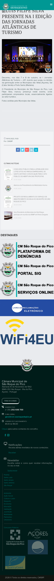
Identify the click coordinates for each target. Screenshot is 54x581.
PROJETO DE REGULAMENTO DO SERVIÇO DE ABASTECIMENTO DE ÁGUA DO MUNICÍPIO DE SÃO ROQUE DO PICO (32, 199)
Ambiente (7, 493)
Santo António (9, 483)
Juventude (8, 512)
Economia (7, 504)
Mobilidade (8, 514)
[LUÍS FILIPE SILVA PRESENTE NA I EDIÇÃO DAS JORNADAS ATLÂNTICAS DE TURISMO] (27, 56)
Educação (7, 507)
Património (8, 517)
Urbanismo (8, 520)
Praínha (6, 475)
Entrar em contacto (11, 401)
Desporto (7, 501)
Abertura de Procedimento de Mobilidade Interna (30, 185)
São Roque (8, 485)
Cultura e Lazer (9, 499)
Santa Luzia (8, 478)
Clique (4, 429)
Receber (12, 452)
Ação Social (8, 496)
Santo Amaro (9, 480)
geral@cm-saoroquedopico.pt (18, 417)
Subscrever (12, 470)
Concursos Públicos (11, 528)
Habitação (8, 509)
